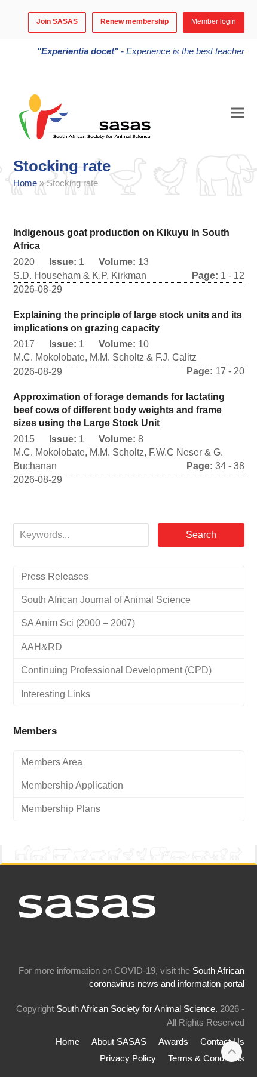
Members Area (51, 762)
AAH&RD (41, 647)
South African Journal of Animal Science (106, 600)
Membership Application (72, 785)
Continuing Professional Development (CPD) (116, 670)
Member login (213, 21)
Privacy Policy (128, 1058)
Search (201, 535)
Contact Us (222, 1042)
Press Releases (54, 576)
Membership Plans (60, 809)
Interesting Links (55, 694)
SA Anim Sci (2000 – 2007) (78, 623)
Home (25, 183)
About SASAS (118, 1042)
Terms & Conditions (206, 1058)
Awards (173, 1042)
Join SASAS (57, 21)
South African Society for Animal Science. (137, 1009)
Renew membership (134, 21)
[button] (237, 112)
